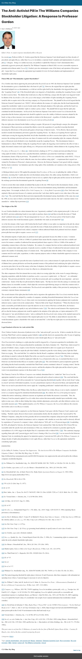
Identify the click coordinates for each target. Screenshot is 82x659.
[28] (68, 422)
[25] (54, 380)
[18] (28, 290)
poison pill (21, 643)
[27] (16, 404)
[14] (49, 214)
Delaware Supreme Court (51, 640)
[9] (47, 180)
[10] (62, 190)
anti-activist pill (25, 640)
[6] (27, 151)
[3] (43, 86)
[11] (7, 196)
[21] (62, 356)
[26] (43, 393)
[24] (61, 377)
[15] (17, 217)
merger (14, 643)
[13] (27, 201)
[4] (19, 92)
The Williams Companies (33, 643)
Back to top (77, 650)
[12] (77, 196)
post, (10, 57)
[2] (27, 68)
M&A (9, 643)
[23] (43, 370)
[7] (11, 168)
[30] (57, 433)
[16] (62, 219)
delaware (39, 640)
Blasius (33, 640)
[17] (36, 232)
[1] (5, 63)
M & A (11, 636)
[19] (45, 308)
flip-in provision (65, 640)
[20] (40, 335)
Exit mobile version (41, 656)
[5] (53, 120)
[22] (43, 362)
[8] (9, 177)
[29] (61, 430)
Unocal (43, 643)
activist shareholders (12, 640)
